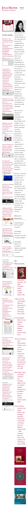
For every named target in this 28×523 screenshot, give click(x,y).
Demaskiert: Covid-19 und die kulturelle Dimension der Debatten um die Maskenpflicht (7, 387)
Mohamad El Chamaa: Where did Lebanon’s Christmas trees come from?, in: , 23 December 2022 (7, 232)
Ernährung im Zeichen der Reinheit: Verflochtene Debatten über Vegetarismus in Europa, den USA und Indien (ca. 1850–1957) (8, 189)
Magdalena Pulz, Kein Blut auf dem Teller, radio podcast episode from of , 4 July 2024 (7, 128)
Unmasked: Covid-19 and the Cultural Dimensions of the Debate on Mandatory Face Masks (7, 395)
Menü (22, 7)
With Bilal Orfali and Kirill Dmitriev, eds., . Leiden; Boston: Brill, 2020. (20, 387)
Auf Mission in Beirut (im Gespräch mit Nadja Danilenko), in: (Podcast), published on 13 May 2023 (7, 213)
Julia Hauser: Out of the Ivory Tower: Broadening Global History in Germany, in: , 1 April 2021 (7, 342)
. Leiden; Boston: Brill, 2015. (20, 326)
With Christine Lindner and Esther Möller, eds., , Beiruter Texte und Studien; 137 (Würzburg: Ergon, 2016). (20, 425)
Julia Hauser (9, 7)
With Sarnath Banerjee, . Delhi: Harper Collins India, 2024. (20, 281)
